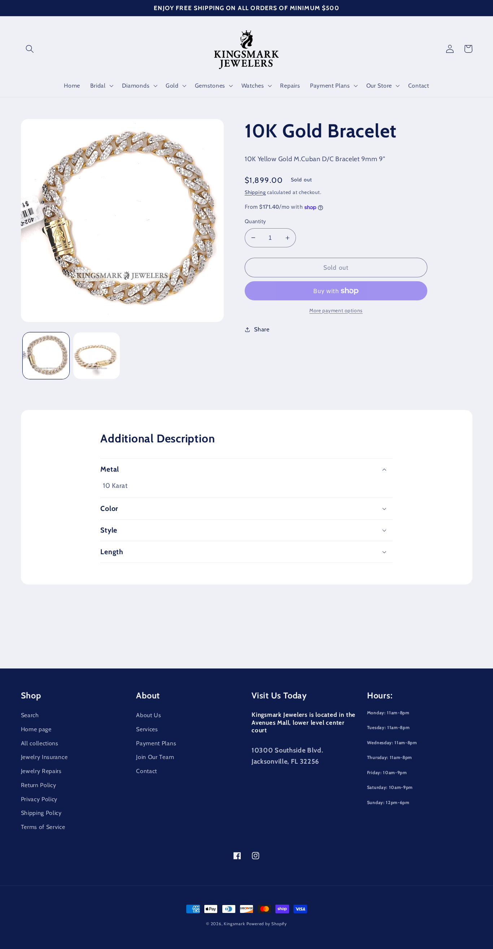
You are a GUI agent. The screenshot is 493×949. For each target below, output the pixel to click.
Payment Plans (156, 743)
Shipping (255, 192)
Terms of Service (43, 826)
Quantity (255, 221)
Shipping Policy (41, 812)
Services (147, 729)
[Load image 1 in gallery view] (46, 355)
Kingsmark (234, 923)
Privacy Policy (39, 799)
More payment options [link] (336, 310)
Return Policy (38, 785)
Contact (146, 770)
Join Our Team (155, 756)
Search (30, 715)
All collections (39, 743)
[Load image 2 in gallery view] (96, 355)
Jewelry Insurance (44, 756)
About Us (148, 715)
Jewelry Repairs (41, 770)
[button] (30, 49)
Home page (36, 729)
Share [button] (261, 329)
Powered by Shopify (267, 923)
